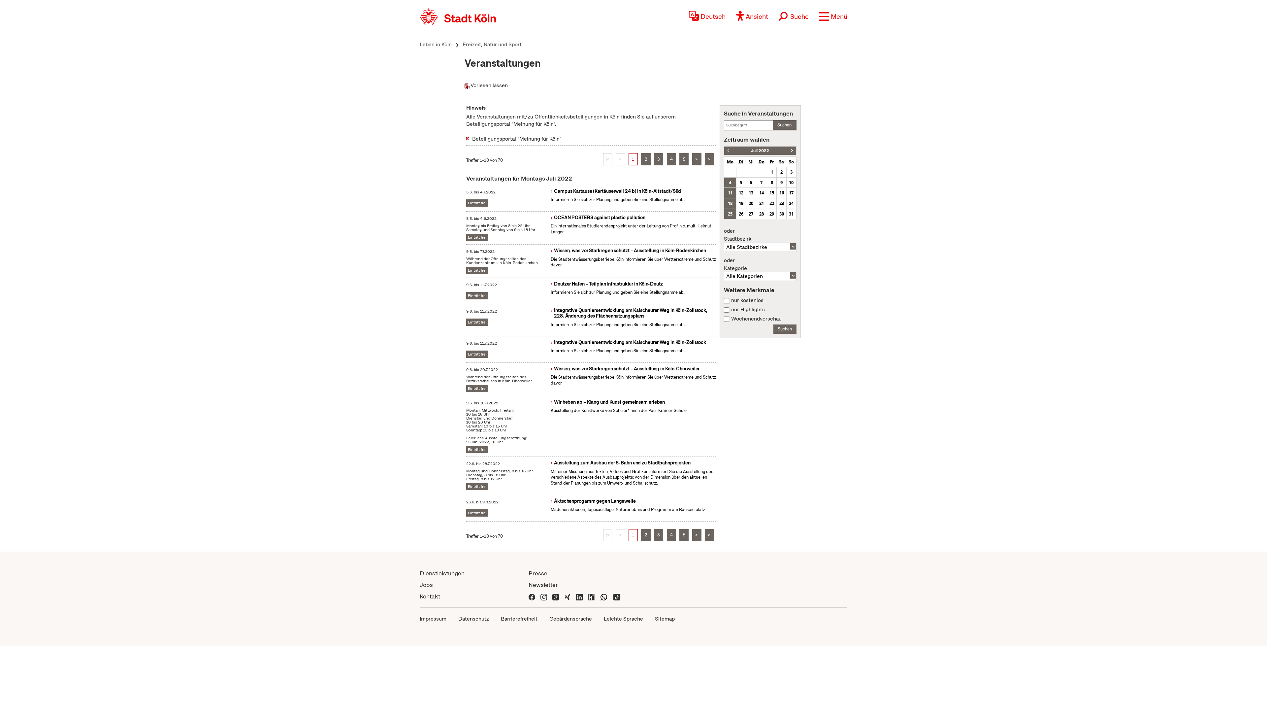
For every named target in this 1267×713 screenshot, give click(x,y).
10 (791, 183)
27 (751, 214)
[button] (833, 16)
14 (761, 193)
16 (781, 193)
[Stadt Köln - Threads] (555, 596)
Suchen (784, 125)
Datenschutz (473, 618)
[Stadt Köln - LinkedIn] (579, 596)
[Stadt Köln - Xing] (567, 596)
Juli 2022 (760, 150)
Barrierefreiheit (519, 618)
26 (741, 214)
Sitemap (665, 618)
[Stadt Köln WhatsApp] (604, 596)
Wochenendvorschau (756, 319)
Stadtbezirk (737, 235)
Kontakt (430, 596)
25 (730, 214)
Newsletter (543, 585)
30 (781, 214)
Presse (538, 573)
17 (791, 193)
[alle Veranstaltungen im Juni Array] (728, 151)
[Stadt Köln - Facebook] (532, 596)
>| (709, 159)
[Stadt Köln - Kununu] (591, 596)
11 (730, 193)
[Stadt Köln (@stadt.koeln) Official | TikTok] (616, 596)
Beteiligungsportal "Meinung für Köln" (517, 138)
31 (791, 214)
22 (771, 203)
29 (771, 214)
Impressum (433, 618)
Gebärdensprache (570, 618)
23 (781, 203)
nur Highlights (748, 309)
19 (741, 203)
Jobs (426, 585)
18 (730, 203)
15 (771, 193)
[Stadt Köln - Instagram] (543, 596)
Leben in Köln (436, 44)
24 (791, 203)
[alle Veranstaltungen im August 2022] (792, 151)
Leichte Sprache (623, 618)
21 (761, 203)
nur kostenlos (747, 300)
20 (751, 203)
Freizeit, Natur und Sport (492, 44)
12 (741, 193)
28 (761, 214)
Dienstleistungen (442, 573)
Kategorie (735, 264)
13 (751, 193)
